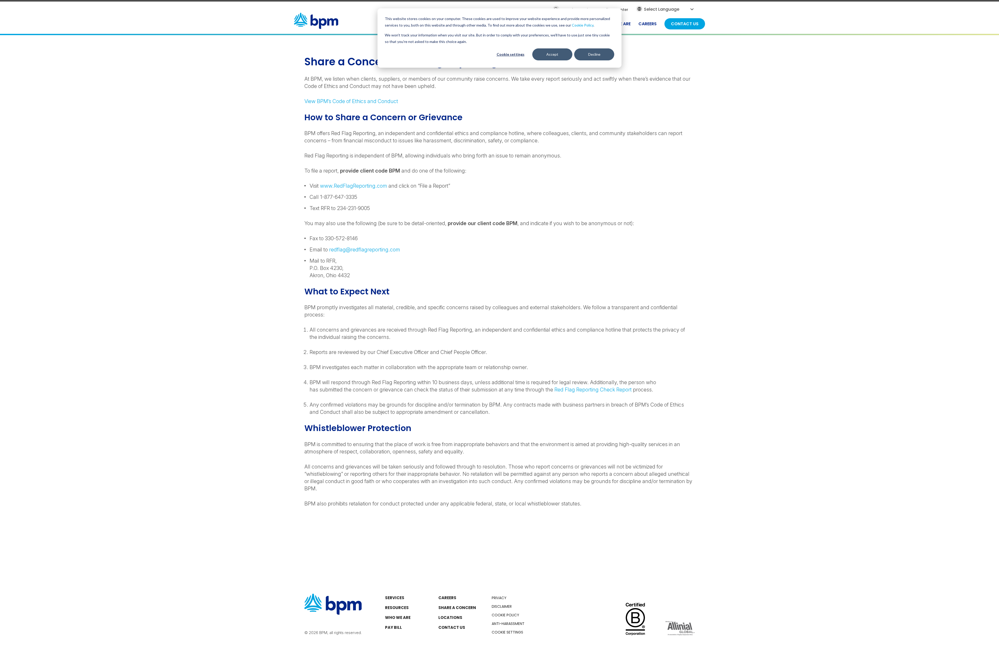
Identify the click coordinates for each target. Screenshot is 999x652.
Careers (447, 597)
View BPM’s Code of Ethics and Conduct (351, 101)
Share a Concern (457, 607)
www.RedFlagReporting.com (353, 186)
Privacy (499, 597)
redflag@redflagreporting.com (364, 249)
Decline (594, 54)
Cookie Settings (507, 632)
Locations (450, 617)
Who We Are (398, 617)
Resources (397, 607)
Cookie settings (510, 54)
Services (394, 597)
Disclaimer (502, 606)
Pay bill (393, 627)
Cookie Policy (582, 25)
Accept (552, 54)
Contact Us (451, 627)
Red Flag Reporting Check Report (593, 390)
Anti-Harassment (508, 623)
